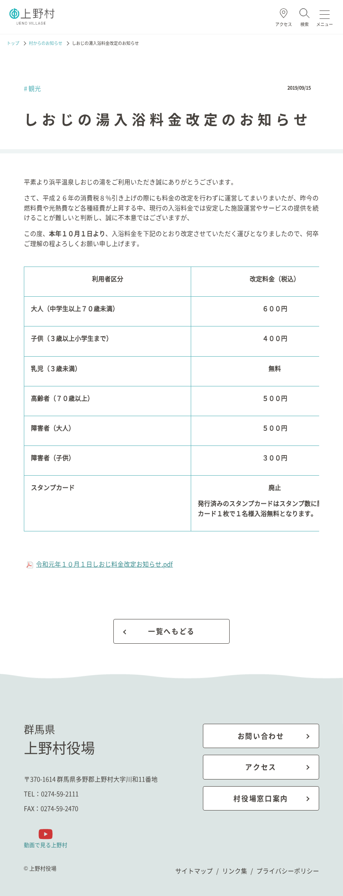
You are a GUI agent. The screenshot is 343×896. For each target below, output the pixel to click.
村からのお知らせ (45, 43)
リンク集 (234, 870)
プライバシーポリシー (287, 870)
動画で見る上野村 (45, 844)
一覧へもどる (171, 631)
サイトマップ (194, 870)
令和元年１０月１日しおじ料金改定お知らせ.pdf (104, 563)
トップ (13, 43)
